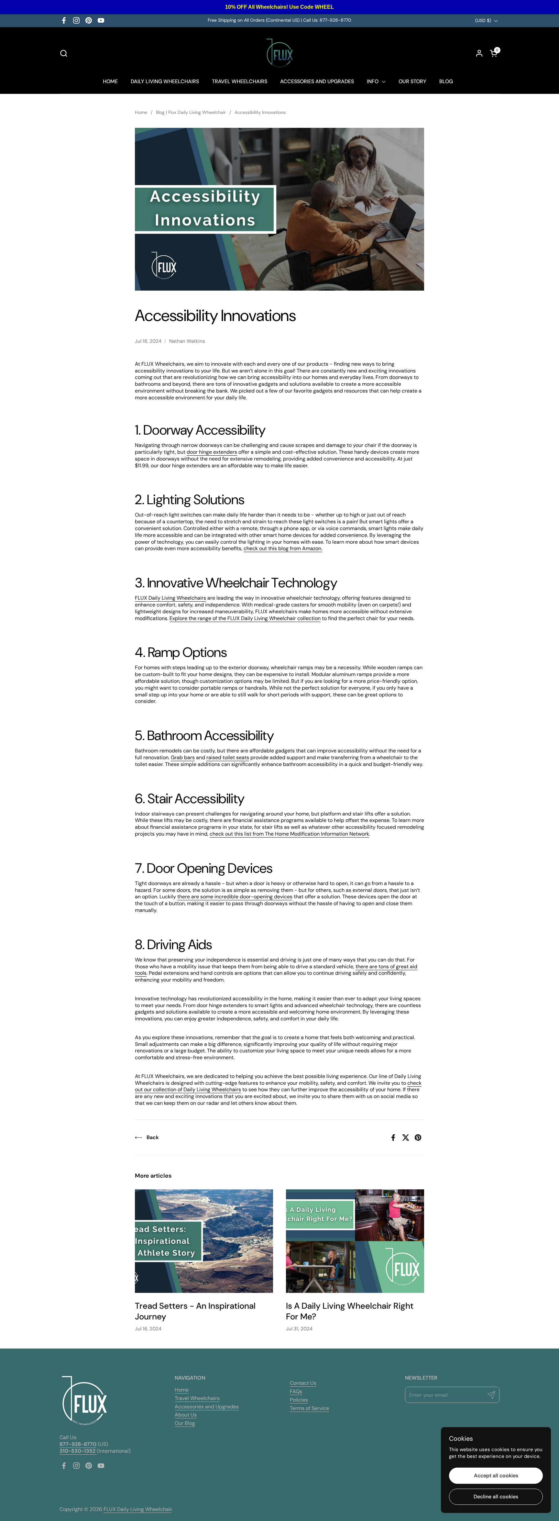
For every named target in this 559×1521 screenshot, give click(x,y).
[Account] (479, 53)
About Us (186, 1414)
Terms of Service (309, 1408)
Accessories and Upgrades (207, 1406)
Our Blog (185, 1423)
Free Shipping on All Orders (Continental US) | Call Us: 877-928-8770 (279, 20)
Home (182, 1389)
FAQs (296, 1391)
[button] (64, 53)
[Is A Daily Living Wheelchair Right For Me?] (355, 1241)
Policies (299, 1399)
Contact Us (303, 1383)
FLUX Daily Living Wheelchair (138, 1509)
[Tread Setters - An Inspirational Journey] (204, 1241)
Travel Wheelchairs (197, 1398)
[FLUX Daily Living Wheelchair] (280, 53)
